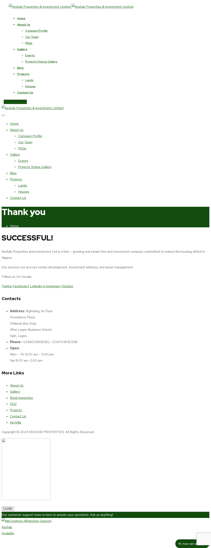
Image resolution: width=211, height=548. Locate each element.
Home (21, 18)
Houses (30, 86)
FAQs (28, 43)
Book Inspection (15, 102)
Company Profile (36, 31)
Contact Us (25, 92)
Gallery (22, 49)
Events (30, 55)
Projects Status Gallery (41, 61)
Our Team (32, 37)
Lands (29, 80)
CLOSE (7, 508)
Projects (23, 74)
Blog (20, 68)
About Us (23, 24)
